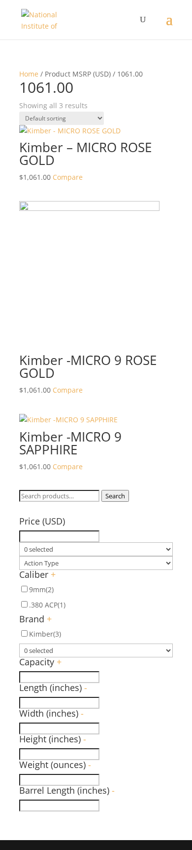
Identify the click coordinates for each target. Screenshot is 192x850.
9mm (41, 589)
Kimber (45, 634)
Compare (68, 177)
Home (28, 74)
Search (115, 495)
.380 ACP (47, 604)
